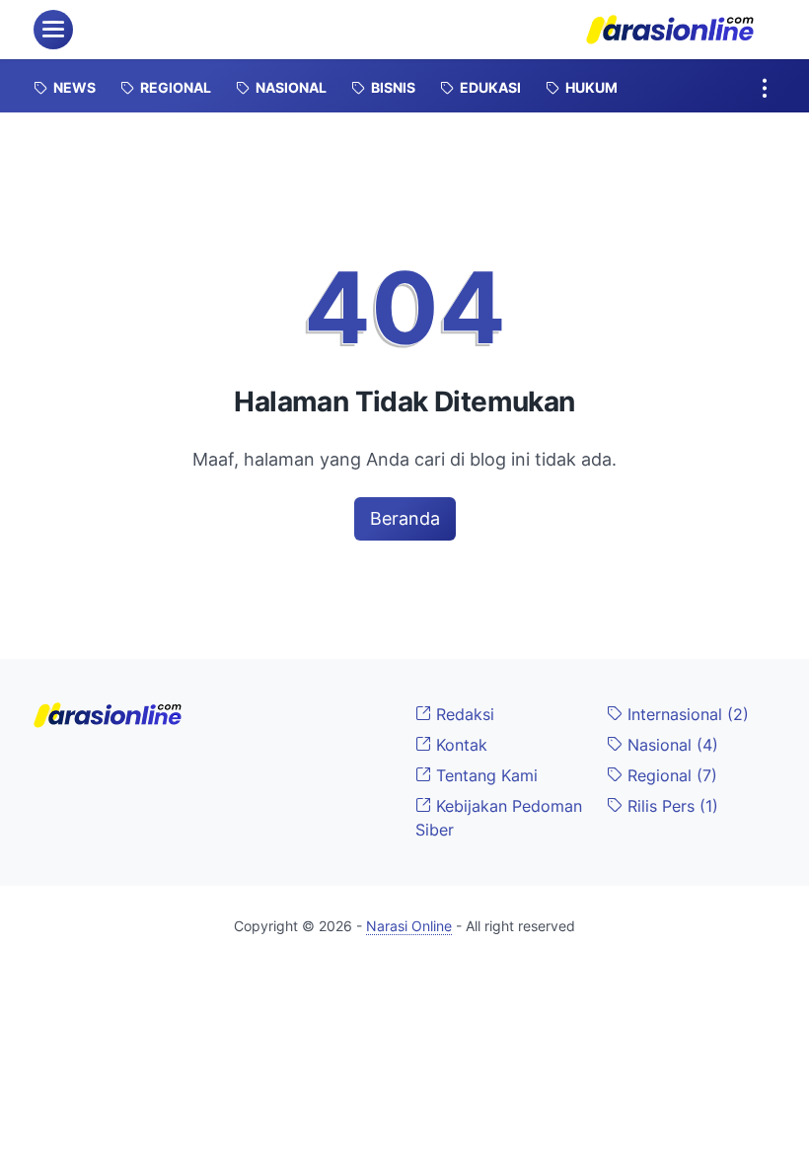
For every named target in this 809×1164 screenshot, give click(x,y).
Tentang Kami (484, 775)
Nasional (670, 745)
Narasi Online (409, 925)
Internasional (686, 714)
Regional (670, 775)
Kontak (459, 745)
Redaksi (462, 714)
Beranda (405, 518)
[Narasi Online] (670, 29)
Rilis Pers (670, 806)
